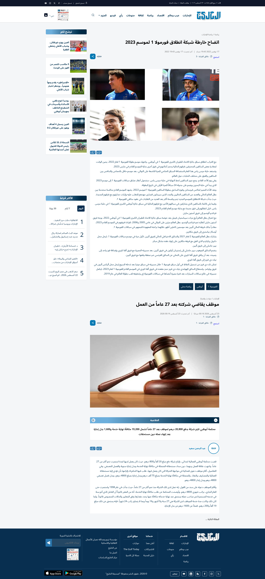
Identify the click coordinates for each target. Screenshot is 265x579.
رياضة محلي (186, 286)
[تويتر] (54, 3)
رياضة (150, 15)
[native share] (93, 56)
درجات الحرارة (173, 3)
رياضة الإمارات (207, 35)
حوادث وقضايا (205, 299)
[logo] (209, 15)
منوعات (130, 15)
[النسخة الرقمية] (63, 15)
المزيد (103, 15)
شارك (99, 56)
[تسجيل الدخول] (86, 3)
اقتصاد (160, 15)
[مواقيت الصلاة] (46, 15)
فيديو (113, 15)
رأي (121, 15)
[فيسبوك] (59, 3)
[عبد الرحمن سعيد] (213, 448)
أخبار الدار (207, 522)
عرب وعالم (173, 15)
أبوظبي (200, 286)
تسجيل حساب (67, 3)
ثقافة (141, 15)
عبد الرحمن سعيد (197, 448)
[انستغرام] (50, 3)
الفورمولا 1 (212, 286)
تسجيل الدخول (79, 3)
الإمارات (187, 15)
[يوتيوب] (46, 3)
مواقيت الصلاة (184, 3)
